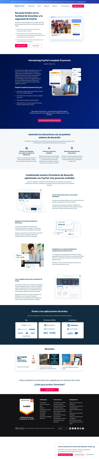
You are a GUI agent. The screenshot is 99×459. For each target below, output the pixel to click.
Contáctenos (43, 402)
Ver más (80, 451)
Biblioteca (42, 418)
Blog (41, 406)
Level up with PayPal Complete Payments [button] (49, 120)
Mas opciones (90, 454)
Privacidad (42, 413)
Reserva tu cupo (81, 1)
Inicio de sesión (65, 6)
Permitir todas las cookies (65, 454)
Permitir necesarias (79, 454)
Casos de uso (57, 399)
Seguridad (42, 415)
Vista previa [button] (36, 45)
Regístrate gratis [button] (21, 45)
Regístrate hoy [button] (49, 390)
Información (43, 399)
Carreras (42, 408)
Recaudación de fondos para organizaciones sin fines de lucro (60, 411)
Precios (39, 6)
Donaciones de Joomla (75, 420)
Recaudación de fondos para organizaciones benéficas (60, 420)
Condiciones (43, 411)
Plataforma (31, 6)
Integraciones (74, 399)
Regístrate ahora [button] (78, 6)
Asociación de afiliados (46, 416)
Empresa (54, 6)
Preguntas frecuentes (45, 409)
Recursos (46, 6)
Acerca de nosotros (45, 404)
